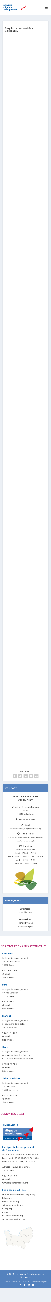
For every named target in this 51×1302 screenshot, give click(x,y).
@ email (6, 974)
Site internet (27, 833)
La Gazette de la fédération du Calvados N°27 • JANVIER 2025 (24, 400)
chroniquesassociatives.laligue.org (18, 1194)
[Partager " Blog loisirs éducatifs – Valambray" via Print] (36, 776)
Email (27, 825)
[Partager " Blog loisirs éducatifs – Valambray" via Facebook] (14, 776)
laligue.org (7, 1198)
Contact (26, 1281)
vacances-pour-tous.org (13, 1219)
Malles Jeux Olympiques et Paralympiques (23, 557)
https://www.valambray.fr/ (25, 841)
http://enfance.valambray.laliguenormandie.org (25, 837)
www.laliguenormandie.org (15, 1182)
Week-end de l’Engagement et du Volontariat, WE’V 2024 (25, 716)
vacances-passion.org (12, 1215)
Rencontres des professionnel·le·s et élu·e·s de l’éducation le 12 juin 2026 (25, 76)
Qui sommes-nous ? (12, 1281)
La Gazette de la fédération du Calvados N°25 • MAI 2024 (24, 637)
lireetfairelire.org (10, 1201)
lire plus (13, 115)
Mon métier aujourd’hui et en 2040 (25, 157)
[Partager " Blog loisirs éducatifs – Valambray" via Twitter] (20, 776)
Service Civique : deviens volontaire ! (22, 319)
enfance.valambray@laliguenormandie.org (25, 828)
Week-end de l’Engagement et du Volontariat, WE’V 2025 (25, 236)
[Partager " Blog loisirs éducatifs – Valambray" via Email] (31, 776)
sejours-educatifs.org (12, 1205)
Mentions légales (39, 1281)
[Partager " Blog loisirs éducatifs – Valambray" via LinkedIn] (25, 776)
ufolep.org (7, 1208)
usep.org (6, 1212)
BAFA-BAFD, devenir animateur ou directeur (25, 478)
